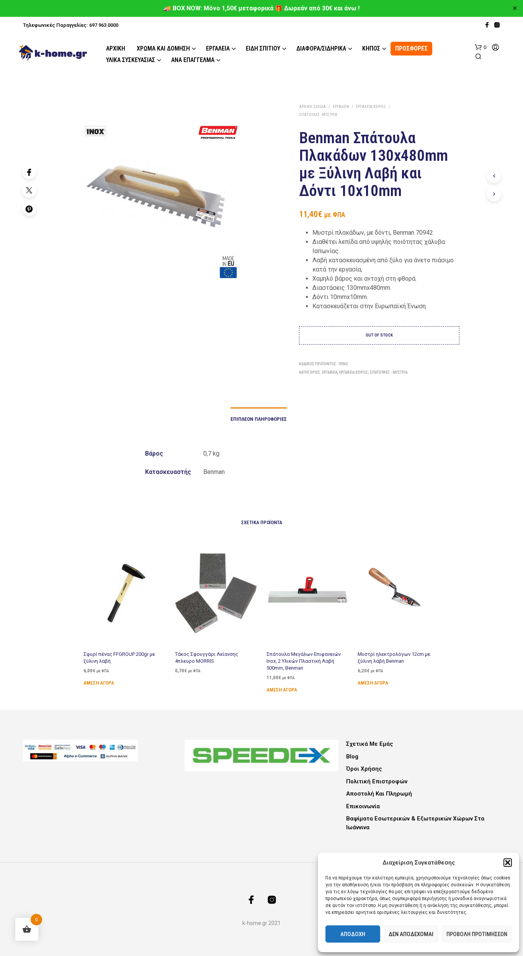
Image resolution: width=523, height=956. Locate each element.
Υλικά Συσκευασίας (130, 60)
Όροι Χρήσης (364, 768)
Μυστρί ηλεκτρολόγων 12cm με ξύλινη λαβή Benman (394, 657)
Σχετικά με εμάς (369, 743)
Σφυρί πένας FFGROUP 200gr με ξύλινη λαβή (119, 657)
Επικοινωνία (363, 806)
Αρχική (115, 48)
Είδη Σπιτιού (263, 48)
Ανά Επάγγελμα (192, 60)
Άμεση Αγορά (98, 683)
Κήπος (371, 48)
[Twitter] (29, 190)
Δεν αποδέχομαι (411, 934)
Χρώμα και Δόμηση (163, 48)
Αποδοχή (352, 934)
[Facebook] (29, 172)
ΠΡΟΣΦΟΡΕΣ (411, 48)
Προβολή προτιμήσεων (476, 934)
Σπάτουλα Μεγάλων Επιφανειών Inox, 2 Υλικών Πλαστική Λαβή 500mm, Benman (303, 661)
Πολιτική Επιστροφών (376, 781)
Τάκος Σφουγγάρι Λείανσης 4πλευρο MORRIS (206, 657)
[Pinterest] (29, 208)
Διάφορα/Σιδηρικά (321, 48)
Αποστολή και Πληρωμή (379, 793)
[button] (508, 862)
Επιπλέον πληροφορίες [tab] (258, 419)
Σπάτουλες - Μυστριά (318, 115)
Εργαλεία (218, 48)
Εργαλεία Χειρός (371, 107)
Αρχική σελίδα (312, 107)
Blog (352, 756)
